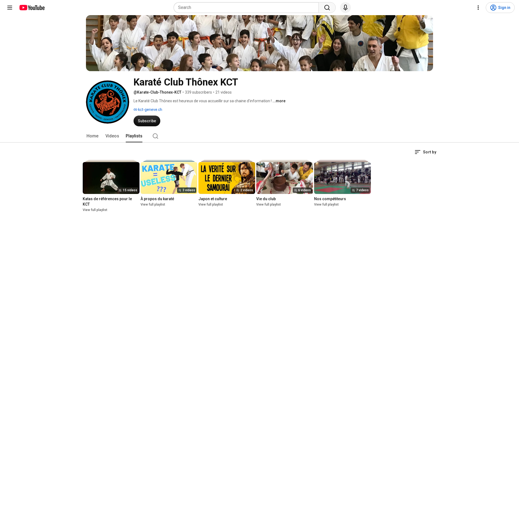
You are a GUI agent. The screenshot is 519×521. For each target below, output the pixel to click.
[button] (425, 152)
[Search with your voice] (345, 7)
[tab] (92, 136)
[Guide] (9, 7)
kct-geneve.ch (149, 109)
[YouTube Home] (31, 7)
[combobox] (247, 7)
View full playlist (95, 210)
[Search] (327, 7)
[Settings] (478, 7)
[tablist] (259, 136)
